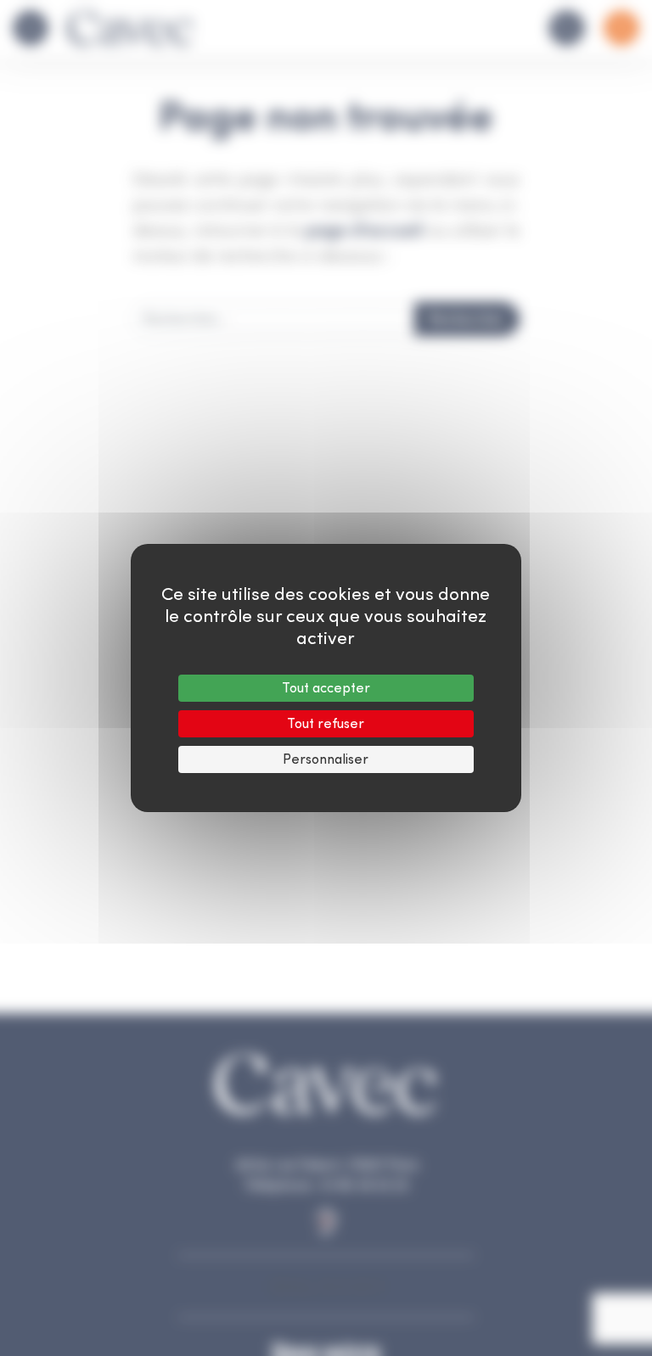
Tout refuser (325, 723)
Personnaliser (325, 759)
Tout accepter (326, 688)
